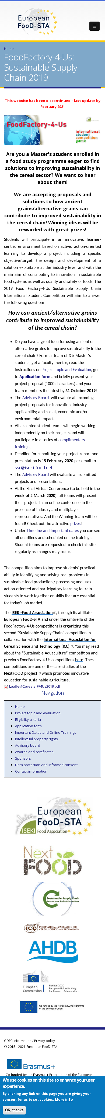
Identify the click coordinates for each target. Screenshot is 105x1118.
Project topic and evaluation (38, 713)
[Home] (37, 21)
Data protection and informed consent (46, 764)
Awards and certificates (34, 751)
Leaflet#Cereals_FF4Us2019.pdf (34, 686)
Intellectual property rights (36, 738)
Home (9, 48)
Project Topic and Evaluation (66, 370)
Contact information (31, 771)
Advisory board (27, 745)
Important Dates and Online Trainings (45, 732)
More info (64, 1099)
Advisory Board (35, 398)
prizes (75, 524)
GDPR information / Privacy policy (29, 1040)
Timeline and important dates (53, 531)
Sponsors (23, 758)
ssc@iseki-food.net (33, 468)
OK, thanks (14, 1110)
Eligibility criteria (28, 719)
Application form (34, 377)
